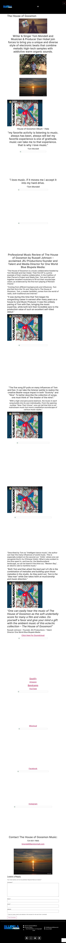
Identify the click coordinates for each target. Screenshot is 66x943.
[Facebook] (26, 938)
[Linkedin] (39, 938)
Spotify (33, 678)
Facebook (33, 768)
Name (9, 898)
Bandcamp (33, 685)
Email (9, 904)
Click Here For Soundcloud (33, 635)
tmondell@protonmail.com (33, 844)
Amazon (33, 682)
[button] (38, 6)
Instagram (33, 804)
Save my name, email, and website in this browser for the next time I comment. (27, 914)
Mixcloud (33, 726)
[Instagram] (31, 938)
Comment (10, 882)
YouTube (33, 689)
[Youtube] (35, 938)
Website (9, 909)
